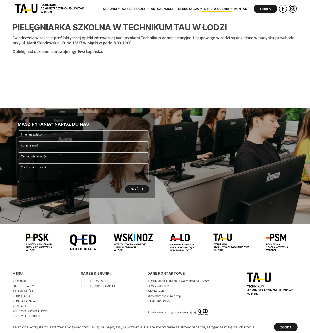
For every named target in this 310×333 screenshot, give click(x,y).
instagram (293, 9)
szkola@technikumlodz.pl (164, 296)
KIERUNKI (110, 9)
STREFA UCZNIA (216, 9)
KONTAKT (241, 9)
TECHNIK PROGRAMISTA (98, 286)
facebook (283, 9)
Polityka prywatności (30, 311)
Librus (265, 9)
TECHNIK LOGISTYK (94, 281)
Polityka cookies (26, 316)
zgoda (285, 327)
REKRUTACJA (188, 9)
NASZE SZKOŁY (134, 9)
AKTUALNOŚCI (162, 9)
